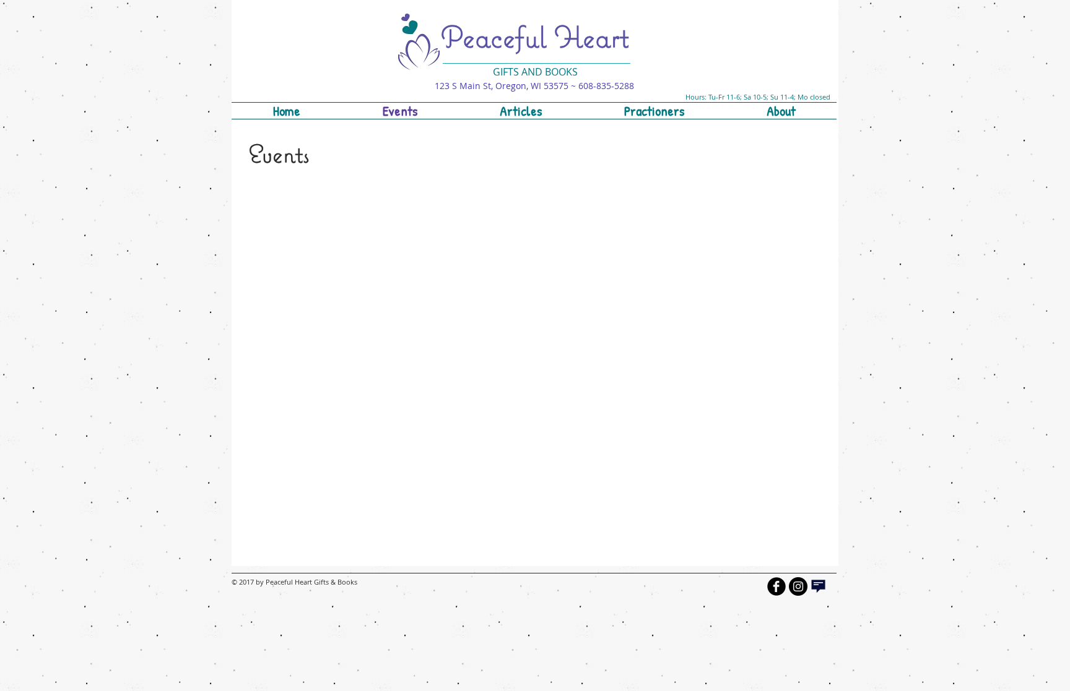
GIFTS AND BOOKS (535, 72)
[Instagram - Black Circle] (798, 586)
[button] (654, 111)
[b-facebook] (776, 586)
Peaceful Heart (535, 36)
